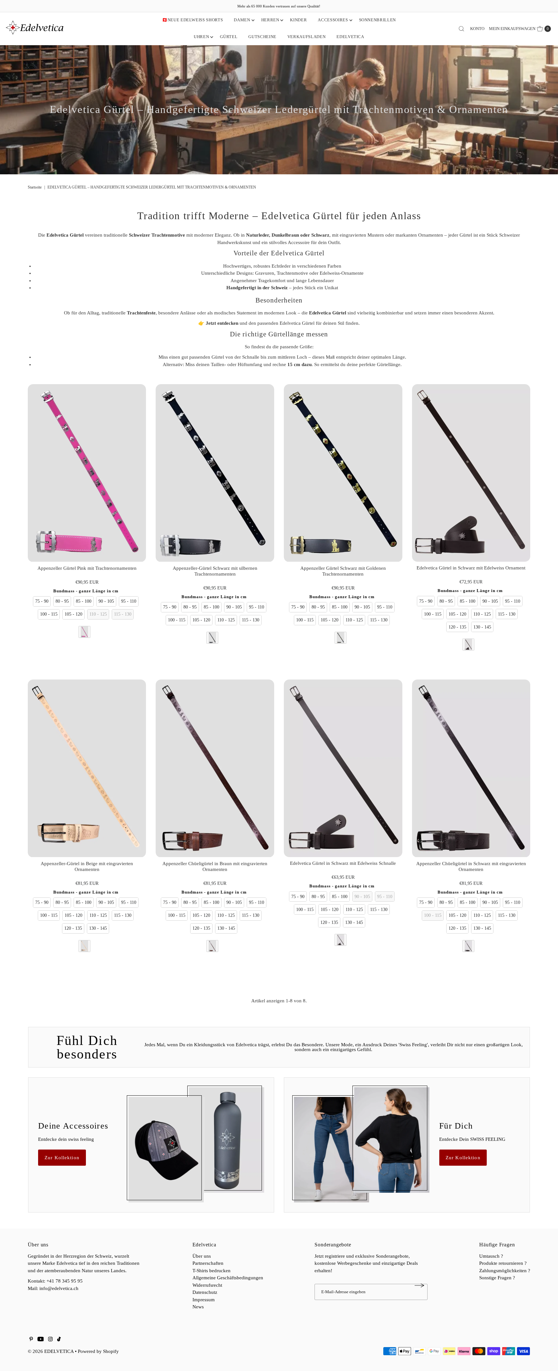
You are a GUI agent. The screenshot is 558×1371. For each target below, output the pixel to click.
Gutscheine (262, 36)
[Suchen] (461, 29)
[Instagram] (50, 1340)
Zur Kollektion (62, 1157)
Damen (242, 19)
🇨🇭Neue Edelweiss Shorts (192, 19)
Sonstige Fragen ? (497, 1277)
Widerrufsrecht (207, 1285)
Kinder (298, 19)
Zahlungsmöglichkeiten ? (504, 1270)
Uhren (201, 36)
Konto (477, 28)
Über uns (201, 1256)
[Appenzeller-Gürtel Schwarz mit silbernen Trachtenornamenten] (215, 473)
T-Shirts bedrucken (211, 1270)
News (198, 1306)
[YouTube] (40, 1340)
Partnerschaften (207, 1263)
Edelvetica (350, 36)
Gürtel (228, 36)
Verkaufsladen (306, 36)
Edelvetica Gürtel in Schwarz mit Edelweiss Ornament (471, 567)
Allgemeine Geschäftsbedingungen (227, 1277)
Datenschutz (204, 1292)
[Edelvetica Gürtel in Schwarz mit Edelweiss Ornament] (471, 473)
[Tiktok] (59, 1340)
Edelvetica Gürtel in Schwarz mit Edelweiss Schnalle (343, 863)
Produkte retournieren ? (503, 1263)
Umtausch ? (491, 1256)
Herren (270, 19)
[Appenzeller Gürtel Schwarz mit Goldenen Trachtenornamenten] (343, 473)
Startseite (35, 187)
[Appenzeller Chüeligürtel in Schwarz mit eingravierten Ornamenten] (471, 768)
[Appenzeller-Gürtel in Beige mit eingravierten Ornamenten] (87, 768)
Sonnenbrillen (377, 19)
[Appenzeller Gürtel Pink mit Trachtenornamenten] (87, 473)
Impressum (203, 1299)
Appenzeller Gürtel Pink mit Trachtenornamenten (87, 568)
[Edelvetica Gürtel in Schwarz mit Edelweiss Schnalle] (343, 768)
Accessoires (333, 19)
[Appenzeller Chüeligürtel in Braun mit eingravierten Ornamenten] (215, 768)
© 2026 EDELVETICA (51, 1351)
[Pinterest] (31, 1340)
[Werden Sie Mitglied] (419, 1285)
